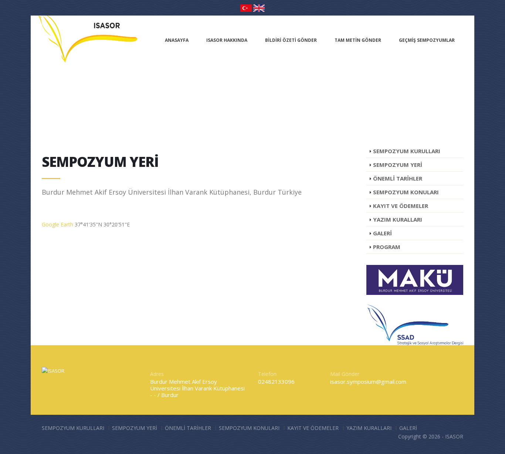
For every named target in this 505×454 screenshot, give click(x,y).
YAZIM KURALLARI (369, 427)
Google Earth (57, 224)
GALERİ (408, 427)
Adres (157, 373)
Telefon (267, 373)
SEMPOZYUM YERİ (134, 427)
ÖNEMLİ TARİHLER (188, 427)
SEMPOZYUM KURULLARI (73, 427)
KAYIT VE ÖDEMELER (313, 427)
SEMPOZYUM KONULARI (249, 427)
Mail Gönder (344, 373)
